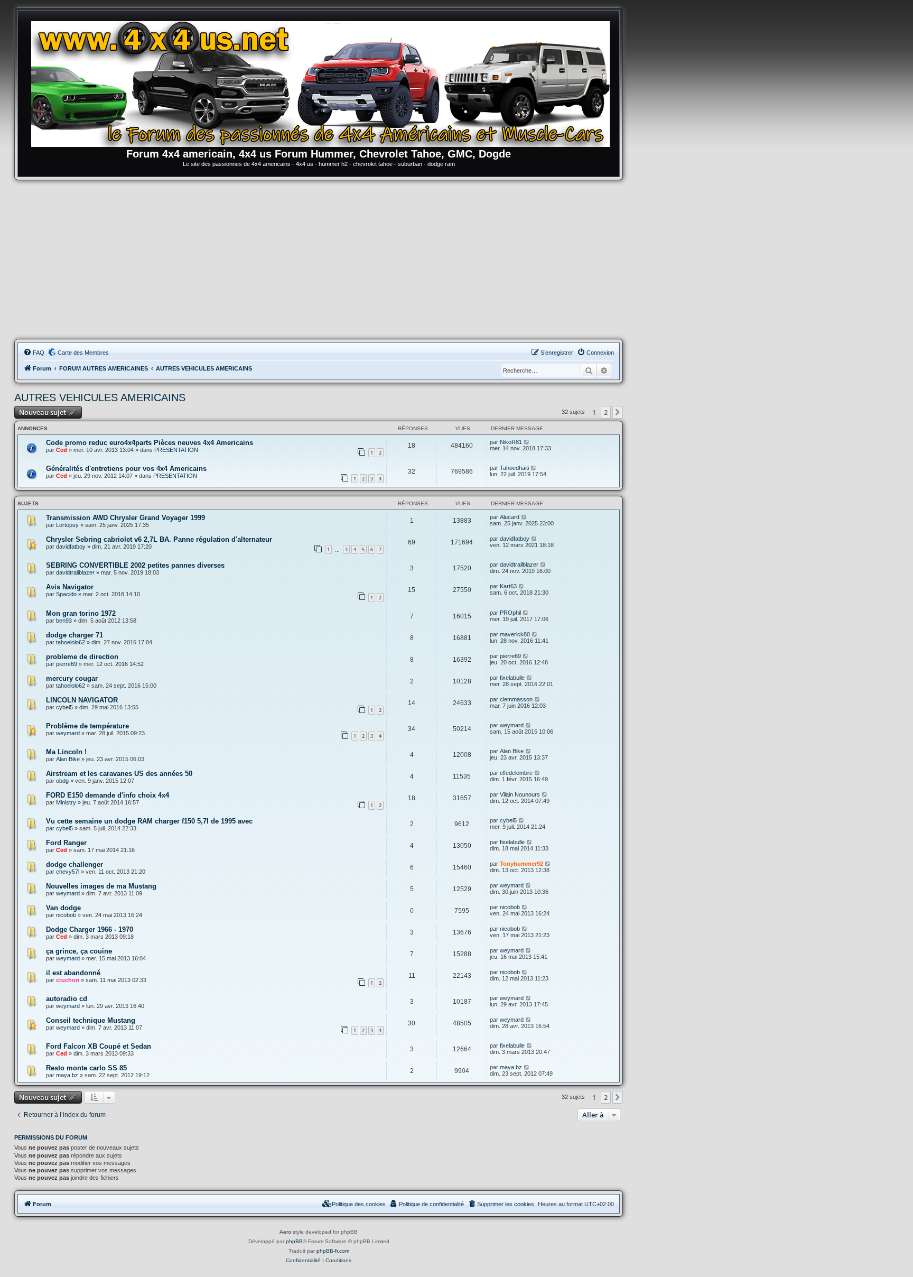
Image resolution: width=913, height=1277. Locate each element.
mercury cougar (72, 678)
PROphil (510, 612)
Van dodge (63, 908)
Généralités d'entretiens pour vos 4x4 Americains (126, 469)
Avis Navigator (70, 587)
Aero (285, 1232)
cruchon (67, 980)
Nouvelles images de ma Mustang (101, 886)
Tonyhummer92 (521, 863)
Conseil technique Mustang (90, 1020)
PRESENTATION (176, 450)
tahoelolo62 (70, 642)
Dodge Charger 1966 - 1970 (89, 929)
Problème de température (87, 726)
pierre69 (66, 664)
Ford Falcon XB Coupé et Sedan (98, 1046)
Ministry (66, 802)
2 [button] (606, 412)
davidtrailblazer (75, 572)
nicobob (66, 915)
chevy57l (67, 871)
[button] (617, 412)
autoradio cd (66, 999)
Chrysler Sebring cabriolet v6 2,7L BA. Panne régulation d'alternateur (159, 539)
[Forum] (324, 82)
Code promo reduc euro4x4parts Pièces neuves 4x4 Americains (149, 443)
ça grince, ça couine (79, 951)
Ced (61, 450)
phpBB (294, 1241)
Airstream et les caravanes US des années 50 (119, 774)
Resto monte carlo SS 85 (86, 1068)
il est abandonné (73, 973)
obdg (62, 781)
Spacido (66, 594)
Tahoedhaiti (514, 468)
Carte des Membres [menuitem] (83, 352)
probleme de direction (82, 657)
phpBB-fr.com (332, 1251)
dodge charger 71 (74, 635)
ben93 (64, 620)
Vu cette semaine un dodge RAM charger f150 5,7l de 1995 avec (149, 821)
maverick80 (515, 634)
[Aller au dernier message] (527, 442)
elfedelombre (516, 773)
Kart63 (508, 586)
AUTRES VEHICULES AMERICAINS (99, 397)
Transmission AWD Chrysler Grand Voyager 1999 (125, 518)
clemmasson (516, 699)
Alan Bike (68, 759)
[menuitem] (33, 352)
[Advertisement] (318, 260)
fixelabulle (512, 677)
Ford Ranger (66, 843)
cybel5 (64, 707)
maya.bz (67, 1075)
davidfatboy (71, 546)
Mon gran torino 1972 (81, 613)
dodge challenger (74, 864)
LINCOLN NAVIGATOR (82, 700)
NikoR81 (511, 442)
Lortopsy (67, 525)
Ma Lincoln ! (66, 752)
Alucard (509, 517)
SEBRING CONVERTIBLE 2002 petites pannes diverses (135, 565)
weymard (68, 733)
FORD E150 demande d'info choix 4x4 (107, 795)
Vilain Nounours (520, 794)
